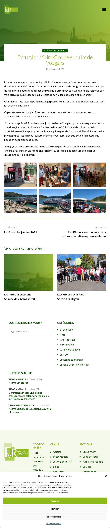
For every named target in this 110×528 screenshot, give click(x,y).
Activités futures (18, 382)
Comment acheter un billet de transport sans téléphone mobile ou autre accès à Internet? (29, 395)
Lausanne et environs (55, 50)
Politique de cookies (53, 524)
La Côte (64, 354)
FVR (62, 334)
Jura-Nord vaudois (70, 349)
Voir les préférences (55, 516)
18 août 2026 (35, 379)
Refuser (55, 508)
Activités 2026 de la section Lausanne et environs (30, 410)
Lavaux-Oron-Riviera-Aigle (75, 364)
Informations (67, 344)
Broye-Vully (66, 329)
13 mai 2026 (34, 389)
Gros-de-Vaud (67, 339)
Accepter (55, 501)
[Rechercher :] (31, 331)
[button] (105, 476)
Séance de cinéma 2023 (19, 299)
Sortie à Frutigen (68, 299)
